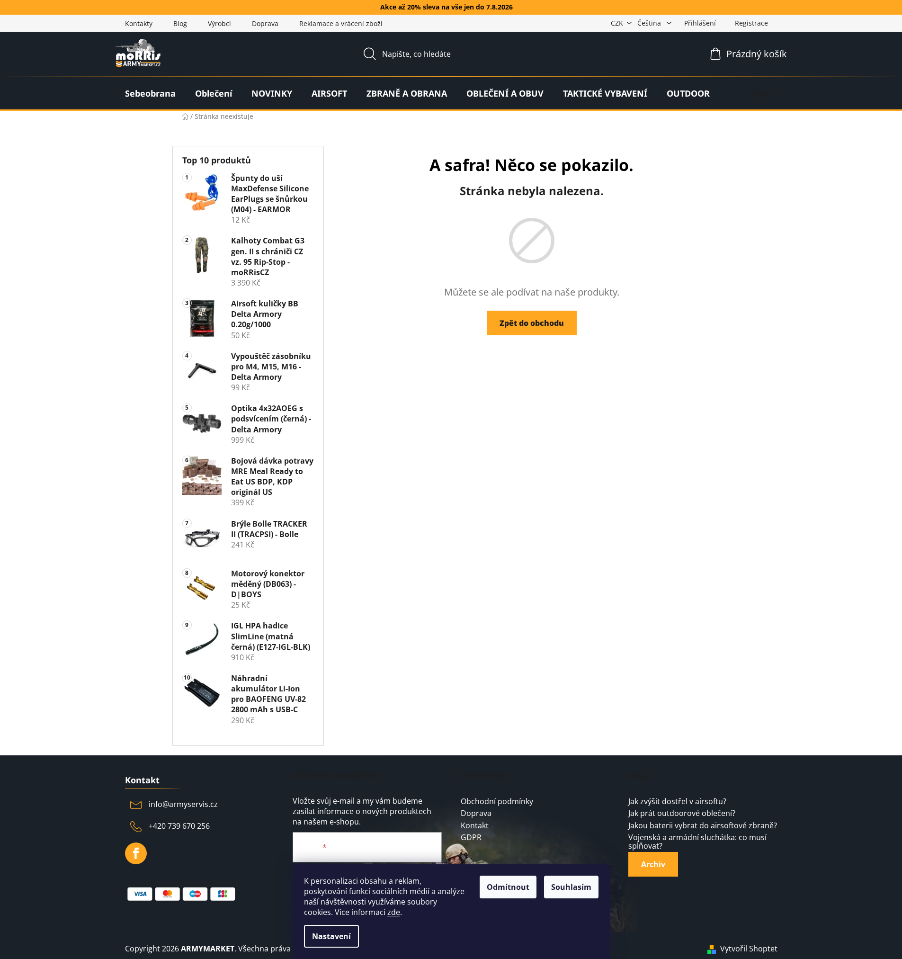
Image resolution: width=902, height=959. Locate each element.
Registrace (751, 22)
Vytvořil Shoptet (748, 948)
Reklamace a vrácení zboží (341, 23)
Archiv (653, 864)
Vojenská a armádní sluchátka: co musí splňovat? (697, 842)
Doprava (265, 23)
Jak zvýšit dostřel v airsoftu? (677, 802)
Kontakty (138, 23)
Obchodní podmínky (497, 802)
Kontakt (475, 826)
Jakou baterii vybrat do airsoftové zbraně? (702, 826)
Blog (180, 23)
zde (393, 912)
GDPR (471, 838)
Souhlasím (571, 887)
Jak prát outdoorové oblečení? (681, 813)
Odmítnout (508, 887)
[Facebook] (136, 853)
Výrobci (219, 23)
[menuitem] (150, 93)
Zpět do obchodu (532, 323)
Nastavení (331, 936)
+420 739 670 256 (179, 826)
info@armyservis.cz (183, 804)
